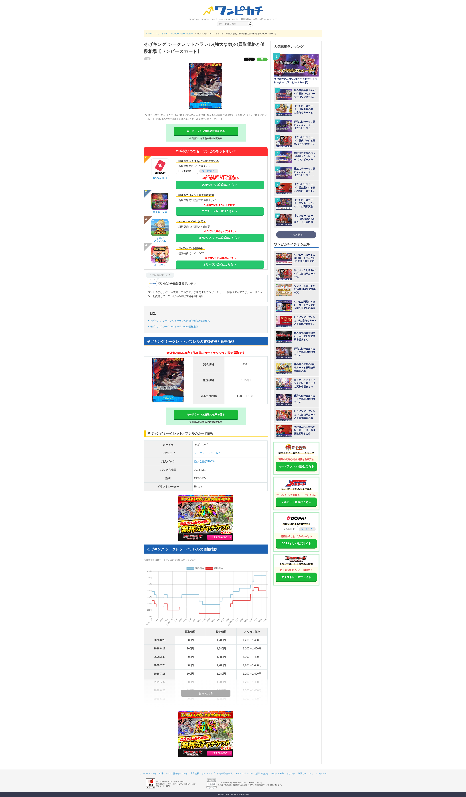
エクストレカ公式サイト (296, 577)
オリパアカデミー (318, 773)
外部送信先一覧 (225, 773)
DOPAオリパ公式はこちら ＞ (220, 184)
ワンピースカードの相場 (151, 773)
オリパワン (160, 265)
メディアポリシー (244, 773)
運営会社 (194, 773)
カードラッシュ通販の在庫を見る (206, 131)
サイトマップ (208, 773)
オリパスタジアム (160, 239)
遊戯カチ (302, 773)
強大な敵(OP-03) (204, 461)
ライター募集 (277, 773)
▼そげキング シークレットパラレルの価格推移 (173, 326)
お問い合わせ (261, 773)
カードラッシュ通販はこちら (296, 466)
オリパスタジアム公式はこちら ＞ (220, 237)
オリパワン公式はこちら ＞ (220, 264)
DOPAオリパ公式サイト (296, 543)
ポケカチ (291, 773)
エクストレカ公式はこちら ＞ (220, 211)
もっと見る (296, 234)
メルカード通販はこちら (296, 502)
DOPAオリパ (160, 178)
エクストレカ (160, 212)
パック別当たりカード (177, 773)
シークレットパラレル (207, 453)
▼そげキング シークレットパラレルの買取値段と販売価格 (179, 320)
